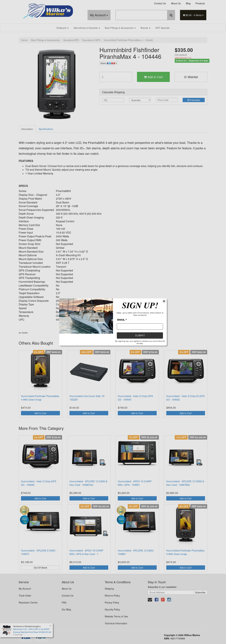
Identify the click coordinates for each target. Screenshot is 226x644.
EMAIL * (122, 319)
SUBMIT (140, 335)
